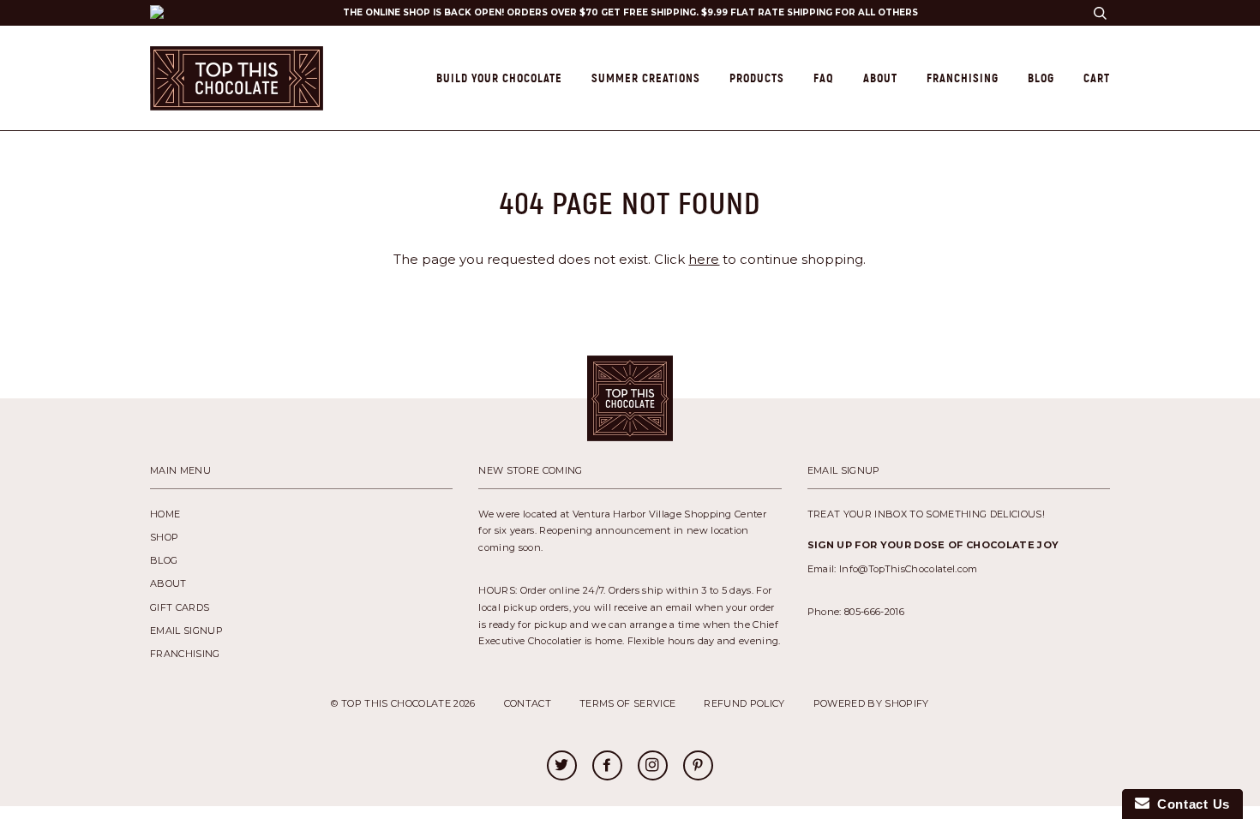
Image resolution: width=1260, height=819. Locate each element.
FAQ (823, 78)
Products (756, 78)
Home (165, 514)
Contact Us (1189, 804)
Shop (164, 537)
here (703, 259)
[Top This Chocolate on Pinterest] (698, 767)
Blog (1041, 78)
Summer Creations (645, 78)
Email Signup (186, 631)
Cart (1096, 78)
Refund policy (744, 703)
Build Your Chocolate (499, 78)
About (880, 78)
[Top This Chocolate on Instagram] (652, 767)
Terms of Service (627, 703)
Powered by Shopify (871, 703)
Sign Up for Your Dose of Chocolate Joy (933, 545)
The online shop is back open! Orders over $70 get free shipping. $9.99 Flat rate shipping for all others (630, 12)
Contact (527, 703)
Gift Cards (179, 607)
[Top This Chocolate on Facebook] (607, 767)
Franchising (963, 78)
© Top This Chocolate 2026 (403, 703)
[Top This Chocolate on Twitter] (561, 767)
